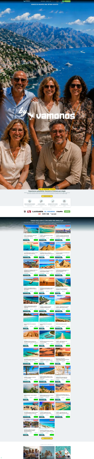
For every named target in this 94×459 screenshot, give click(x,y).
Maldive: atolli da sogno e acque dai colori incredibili (46, 342)
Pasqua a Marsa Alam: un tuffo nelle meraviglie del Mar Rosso (46, 395)
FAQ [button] (50, 1)
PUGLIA (26, 234)
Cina (25, 268)
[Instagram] (61, 1)
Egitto (41, 251)
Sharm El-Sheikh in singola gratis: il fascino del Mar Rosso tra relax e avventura (30, 307)
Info (36, 257)
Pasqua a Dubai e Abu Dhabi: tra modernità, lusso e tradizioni (61, 377)
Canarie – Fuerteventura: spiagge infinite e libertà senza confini (62, 307)
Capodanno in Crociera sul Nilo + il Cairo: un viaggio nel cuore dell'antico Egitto (62, 271)
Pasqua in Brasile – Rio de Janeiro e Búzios (30, 395)
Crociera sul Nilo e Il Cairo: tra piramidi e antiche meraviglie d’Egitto (31, 342)
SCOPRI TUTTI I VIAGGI (47, 196)
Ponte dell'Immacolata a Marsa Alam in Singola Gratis (62, 253)
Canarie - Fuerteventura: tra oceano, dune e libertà (61, 342)
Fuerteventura (59, 305)
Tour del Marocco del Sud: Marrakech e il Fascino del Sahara (46, 360)
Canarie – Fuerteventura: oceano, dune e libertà (46, 236)
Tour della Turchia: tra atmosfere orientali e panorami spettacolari (62, 236)
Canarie (42, 234)
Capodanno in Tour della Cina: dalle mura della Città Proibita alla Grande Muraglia (31, 271)
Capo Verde (26, 251)
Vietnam (26, 428)
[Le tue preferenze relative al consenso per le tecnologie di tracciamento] (1, 457)
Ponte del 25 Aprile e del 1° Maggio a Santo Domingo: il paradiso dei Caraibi (47, 431)
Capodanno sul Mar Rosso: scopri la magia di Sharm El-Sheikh (46, 271)
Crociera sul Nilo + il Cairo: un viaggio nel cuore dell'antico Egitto (47, 253)
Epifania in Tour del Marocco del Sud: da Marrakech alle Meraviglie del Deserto (47, 289)
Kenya (57, 357)
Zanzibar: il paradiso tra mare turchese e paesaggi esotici (45, 307)
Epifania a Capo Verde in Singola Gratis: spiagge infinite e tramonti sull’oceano (30, 289)
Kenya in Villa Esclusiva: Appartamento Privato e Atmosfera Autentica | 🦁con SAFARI (62, 359)
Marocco (42, 286)
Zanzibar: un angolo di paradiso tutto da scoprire (30, 377)
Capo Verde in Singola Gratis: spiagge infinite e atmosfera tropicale (31, 360)
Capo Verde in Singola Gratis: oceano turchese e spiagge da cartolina (31, 413)
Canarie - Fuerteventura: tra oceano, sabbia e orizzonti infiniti (62, 413)
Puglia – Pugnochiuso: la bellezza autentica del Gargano (30, 236)
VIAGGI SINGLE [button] (43, 1)
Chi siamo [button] (47, 1)
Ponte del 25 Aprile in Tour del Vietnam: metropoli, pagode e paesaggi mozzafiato (29, 430)
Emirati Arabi (58, 287)
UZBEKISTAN (42, 411)
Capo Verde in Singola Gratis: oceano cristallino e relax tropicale (31, 253)
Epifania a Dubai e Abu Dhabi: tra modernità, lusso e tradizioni (61, 289)
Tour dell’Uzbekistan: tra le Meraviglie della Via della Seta (45, 413)
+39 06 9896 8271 (67, 1)
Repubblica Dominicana (28, 322)
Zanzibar (42, 305)
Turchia (58, 234)
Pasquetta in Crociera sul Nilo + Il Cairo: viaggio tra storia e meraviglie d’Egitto (63, 395)
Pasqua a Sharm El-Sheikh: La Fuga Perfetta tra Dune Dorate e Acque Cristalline (46, 377)
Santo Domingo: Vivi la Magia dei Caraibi (30, 324)
